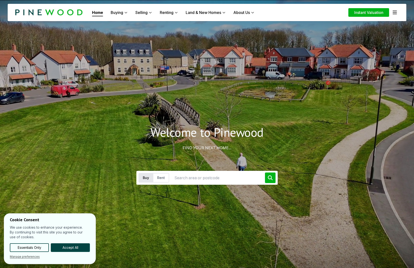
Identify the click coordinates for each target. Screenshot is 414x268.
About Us (241, 12)
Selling (141, 12)
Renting (166, 12)
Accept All (70, 247)
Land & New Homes (203, 12)
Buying (117, 12)
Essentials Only (29, 247)
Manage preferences (25, 256)
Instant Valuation (368, 12)
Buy (146, 178)
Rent (161, 178)
